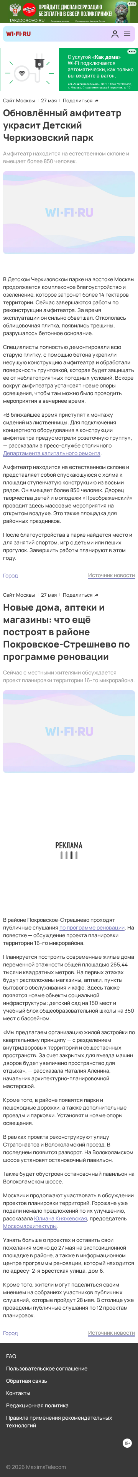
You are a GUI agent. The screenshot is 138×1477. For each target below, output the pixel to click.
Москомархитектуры (30, 1226)
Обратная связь (26, 1380)
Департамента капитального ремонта (51, 453)
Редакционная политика (37, 1405)
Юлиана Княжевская (60, 1218)
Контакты (18, 1393)
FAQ (11, 1356)
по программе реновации (92, 927)
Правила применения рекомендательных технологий (59, 1421)
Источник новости (111, 575)
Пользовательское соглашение (46, 1368)
